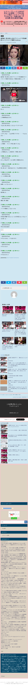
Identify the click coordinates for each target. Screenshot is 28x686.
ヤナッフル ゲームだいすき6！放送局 (9, 643)
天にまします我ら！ (5, 635)
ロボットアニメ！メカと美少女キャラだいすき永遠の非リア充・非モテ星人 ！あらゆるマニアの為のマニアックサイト (13, 588)
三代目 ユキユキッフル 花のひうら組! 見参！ (11, 646)
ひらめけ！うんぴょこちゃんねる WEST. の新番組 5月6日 (11, 394)
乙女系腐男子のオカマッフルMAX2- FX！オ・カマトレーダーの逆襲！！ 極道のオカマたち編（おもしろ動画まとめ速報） (13, 568)
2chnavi (3, 676)
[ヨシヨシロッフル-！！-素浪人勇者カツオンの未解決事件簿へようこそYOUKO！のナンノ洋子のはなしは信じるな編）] (13, 619)
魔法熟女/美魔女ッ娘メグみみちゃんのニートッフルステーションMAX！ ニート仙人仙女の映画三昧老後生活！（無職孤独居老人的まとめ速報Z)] (13, 564)
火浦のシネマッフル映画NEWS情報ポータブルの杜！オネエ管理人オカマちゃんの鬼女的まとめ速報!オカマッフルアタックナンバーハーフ (13, 598)
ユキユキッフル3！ (5, 632)
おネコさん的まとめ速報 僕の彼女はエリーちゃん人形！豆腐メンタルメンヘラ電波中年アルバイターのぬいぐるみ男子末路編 (13, 545)
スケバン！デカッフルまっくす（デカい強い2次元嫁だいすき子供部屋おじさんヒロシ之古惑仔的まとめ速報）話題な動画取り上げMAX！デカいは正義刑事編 (14, 611)
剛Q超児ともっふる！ (6, 642)
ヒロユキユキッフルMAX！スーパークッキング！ (11, 639)
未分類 (2, 355)
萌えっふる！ (4, 633)
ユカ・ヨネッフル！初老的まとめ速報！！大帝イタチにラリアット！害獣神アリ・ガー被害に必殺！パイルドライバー (13, 602)
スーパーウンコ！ (5, 571)
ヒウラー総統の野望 (5, 645)
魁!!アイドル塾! (4, 648)
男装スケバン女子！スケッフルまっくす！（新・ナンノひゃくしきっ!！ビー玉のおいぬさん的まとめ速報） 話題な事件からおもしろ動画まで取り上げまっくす (13, 583)
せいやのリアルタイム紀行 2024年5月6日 (19, 397)
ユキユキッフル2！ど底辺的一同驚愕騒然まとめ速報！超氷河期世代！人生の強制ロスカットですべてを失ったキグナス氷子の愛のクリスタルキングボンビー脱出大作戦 (14, 626)
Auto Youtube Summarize (13, 257)
